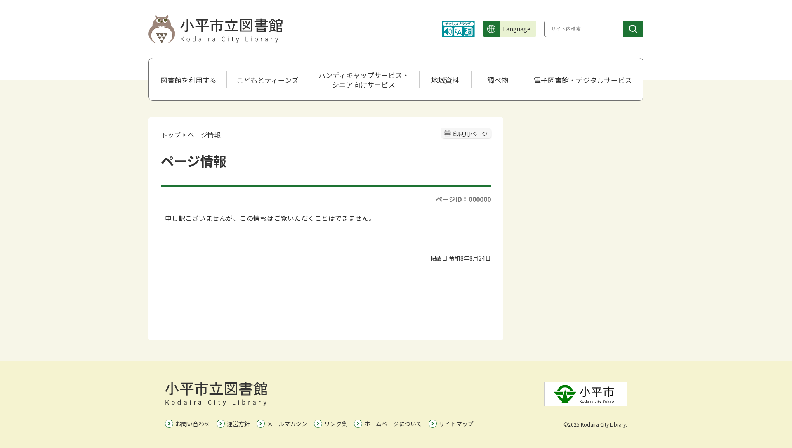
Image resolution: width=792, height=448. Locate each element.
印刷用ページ (470, 134)
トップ (171, 135)
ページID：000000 (463, 199)
